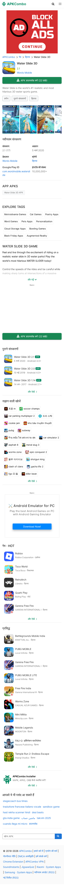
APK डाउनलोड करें (34, 80)
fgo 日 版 (13, 473)
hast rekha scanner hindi (16, 812)
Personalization (44, 221)
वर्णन (6, 98)
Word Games (11, 221)
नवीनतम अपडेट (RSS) (44, 872)
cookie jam (14, 423)
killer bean (31, 473)
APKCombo (8, 56)
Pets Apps (27, 221)
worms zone (15, 452)
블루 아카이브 (16, 459)
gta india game (11, 818)
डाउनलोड (33, 823)
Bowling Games (37, 228)
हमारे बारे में (38, 850)
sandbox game (51, 806)
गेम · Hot (8, 546)
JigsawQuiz (27, 866)
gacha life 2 (37, 466)
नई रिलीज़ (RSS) (11, 877)
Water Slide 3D (27, 63)
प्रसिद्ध (6, 628)
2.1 (6, 150)
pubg (11, 430)
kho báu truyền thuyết (40, 423)
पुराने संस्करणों (20, 98)
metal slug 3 (32, 444)
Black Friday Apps (13, 235)
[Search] (58, 836)
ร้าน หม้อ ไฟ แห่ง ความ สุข (22, 437)
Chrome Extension (13, 861)
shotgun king (38, 459)
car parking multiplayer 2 (22, 415)
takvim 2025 (44, 818)
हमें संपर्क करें (41, 856)
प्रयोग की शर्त (51, 850)
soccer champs (32, 408)
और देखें (31, 391)
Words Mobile (24, 72)
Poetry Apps (51, 214)
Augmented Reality (37, 235)
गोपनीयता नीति (9, 856)
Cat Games (35, 214)
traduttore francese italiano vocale (22, 806)
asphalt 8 (13, 444)
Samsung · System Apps (18, 872)
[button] (53, 4)
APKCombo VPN (34, 861)
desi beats (38, 812)
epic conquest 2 (38, 452)
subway (26, 430)
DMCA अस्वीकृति (26, 856)
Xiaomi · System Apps (49, 866)
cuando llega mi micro (15, 823)
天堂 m (12, 408)
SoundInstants (11, 866)
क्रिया (33, 98)
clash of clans (16, 466)
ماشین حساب (28, 818)
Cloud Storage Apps (15, 228)
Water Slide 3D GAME (20, 246)
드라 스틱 (47, 415)
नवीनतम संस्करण (11, 139)
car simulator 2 (51, 437)
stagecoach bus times (15, 800)
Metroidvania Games (15, 214)
